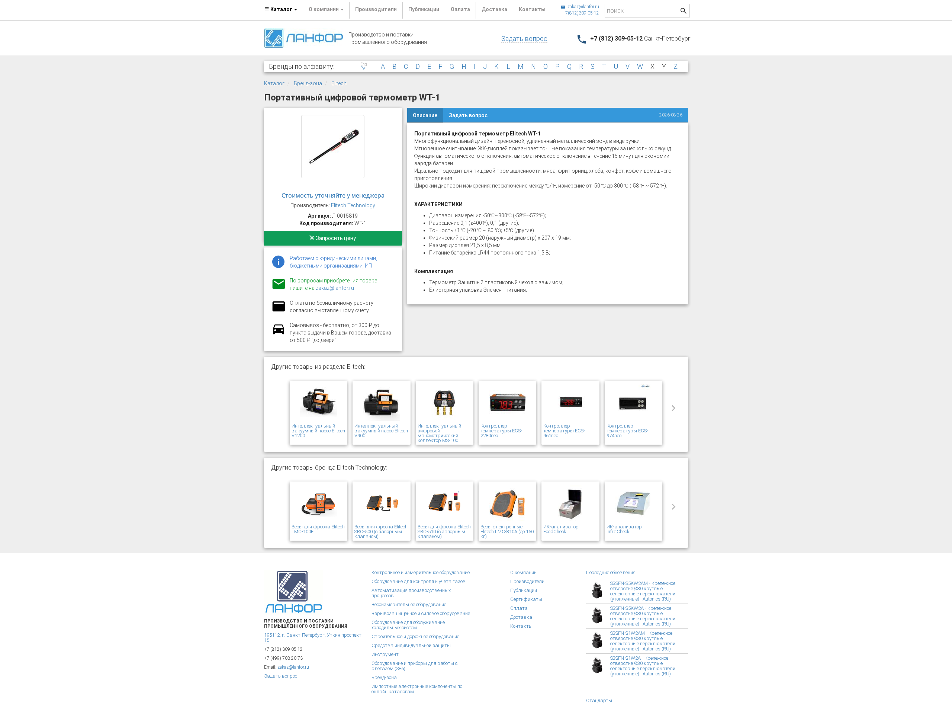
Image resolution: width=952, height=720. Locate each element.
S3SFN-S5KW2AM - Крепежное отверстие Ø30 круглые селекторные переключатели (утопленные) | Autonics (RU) (642, 591)
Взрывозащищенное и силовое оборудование (421, 613)
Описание (425, 115)
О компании (523, 572)
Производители (376, 9)
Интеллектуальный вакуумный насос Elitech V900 (381, 430)
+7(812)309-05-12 (581, 13)
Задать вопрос (524, 38)
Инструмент (385, 654)
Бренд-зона (308, 83)
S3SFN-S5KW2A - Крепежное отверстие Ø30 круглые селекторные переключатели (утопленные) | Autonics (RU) (642, 616)
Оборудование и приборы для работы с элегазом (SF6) (414, 665)
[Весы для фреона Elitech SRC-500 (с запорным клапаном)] (381, 503)
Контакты (532, 9)
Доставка (494, 9)
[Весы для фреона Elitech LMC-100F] (318, 503)
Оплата (460, 9)
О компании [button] (324, 9)
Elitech (339, 83)
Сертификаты (526, 599)
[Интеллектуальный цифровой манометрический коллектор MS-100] (445, 403)
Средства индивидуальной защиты (411, 645)
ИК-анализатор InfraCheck (624, 529)
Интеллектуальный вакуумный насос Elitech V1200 (318, 430)
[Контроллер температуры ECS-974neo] (633, 403)
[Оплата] (278, 311)
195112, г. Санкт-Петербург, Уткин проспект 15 (312, 637)
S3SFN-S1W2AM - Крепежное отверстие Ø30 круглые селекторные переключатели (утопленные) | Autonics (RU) (642, 641)
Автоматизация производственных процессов (411, 593)
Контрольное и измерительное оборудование (421, 572)
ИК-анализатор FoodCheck (561, 529)
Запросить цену (335, 238)
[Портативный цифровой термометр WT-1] (332, 146)
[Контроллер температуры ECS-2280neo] (507, 403)
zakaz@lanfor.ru (582, 6)
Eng (363, 64)
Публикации (423, 9)
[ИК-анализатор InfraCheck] (633, 503)
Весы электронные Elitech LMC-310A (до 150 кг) (507, 531)
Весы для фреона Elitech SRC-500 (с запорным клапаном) (381, 531)
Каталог (274, 83)
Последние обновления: (611, 572)
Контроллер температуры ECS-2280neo (501, 430)
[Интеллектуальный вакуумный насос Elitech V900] (381, 403)
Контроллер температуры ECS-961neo (564, 430)
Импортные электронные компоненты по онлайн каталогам (417, 689)
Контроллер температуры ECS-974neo (627, 430)
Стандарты (599, 700)
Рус (363, 68)
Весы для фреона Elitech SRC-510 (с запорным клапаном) (444, 531)
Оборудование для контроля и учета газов (419, 581)
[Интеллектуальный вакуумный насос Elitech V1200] (318, 403)
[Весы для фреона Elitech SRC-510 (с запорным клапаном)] (445, 503)
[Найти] (683, 12)
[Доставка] (278, 333)
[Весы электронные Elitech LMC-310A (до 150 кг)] (507, 503)
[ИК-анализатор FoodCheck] (570, 503)
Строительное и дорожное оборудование (415, 636)
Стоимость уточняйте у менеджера (333, 195)
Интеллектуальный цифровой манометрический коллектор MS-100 (439, 433)
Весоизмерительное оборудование (409, 604)
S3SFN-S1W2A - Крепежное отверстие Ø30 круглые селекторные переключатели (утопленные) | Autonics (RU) (642, 665)
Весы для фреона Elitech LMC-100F (318, 529)
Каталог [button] (281, 9)
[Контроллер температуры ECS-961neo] (570, 403)
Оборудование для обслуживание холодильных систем (408, 625)
